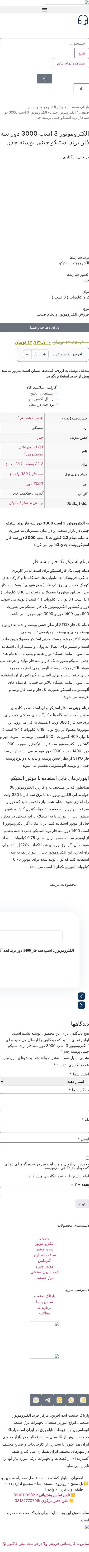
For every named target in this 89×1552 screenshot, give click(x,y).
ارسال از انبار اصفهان (26, 502)
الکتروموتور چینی (63, 112)
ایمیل (83, 1139)
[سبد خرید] (81, 88)
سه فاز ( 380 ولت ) (26, 473)
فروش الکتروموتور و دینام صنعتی (62, 314)
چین (40, 437)
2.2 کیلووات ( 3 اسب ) (24, 463)
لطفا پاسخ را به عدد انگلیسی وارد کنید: (58, 1176)
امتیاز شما (79, 1074)
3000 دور (35, 483)
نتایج (81, 53)
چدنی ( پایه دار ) (30, 417)
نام (85, 1119)
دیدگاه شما (79, 1090)
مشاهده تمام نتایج (71, 63)
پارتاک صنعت (79, 107)
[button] (44, 10)
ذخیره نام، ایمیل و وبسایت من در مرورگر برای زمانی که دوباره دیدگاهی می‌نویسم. (46, 1166)
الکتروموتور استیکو (74, 263)
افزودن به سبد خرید (67, 354)
